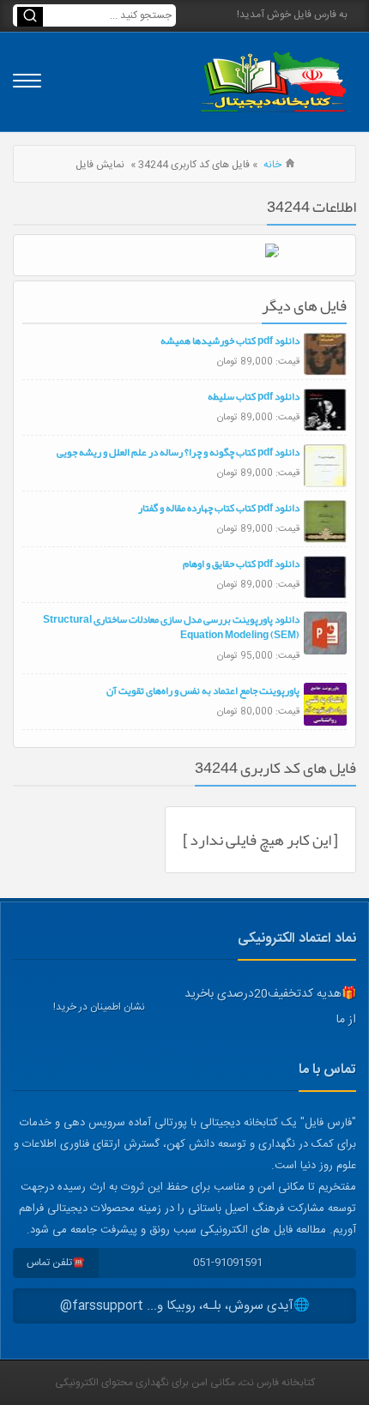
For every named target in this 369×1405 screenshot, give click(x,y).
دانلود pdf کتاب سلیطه (253, 396)
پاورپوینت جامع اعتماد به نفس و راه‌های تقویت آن (202, 690)
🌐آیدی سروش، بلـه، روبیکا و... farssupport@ (185, 1306)
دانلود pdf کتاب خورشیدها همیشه (229, 340)
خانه (272, 164)
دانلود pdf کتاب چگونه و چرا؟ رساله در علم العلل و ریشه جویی (178, 452)
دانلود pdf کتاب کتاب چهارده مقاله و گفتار (218, 508)
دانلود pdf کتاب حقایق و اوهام (241, 563)
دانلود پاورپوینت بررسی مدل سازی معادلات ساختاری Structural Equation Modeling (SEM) (171, 627)
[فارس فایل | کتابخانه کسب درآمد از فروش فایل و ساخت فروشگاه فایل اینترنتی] (273, 81)
